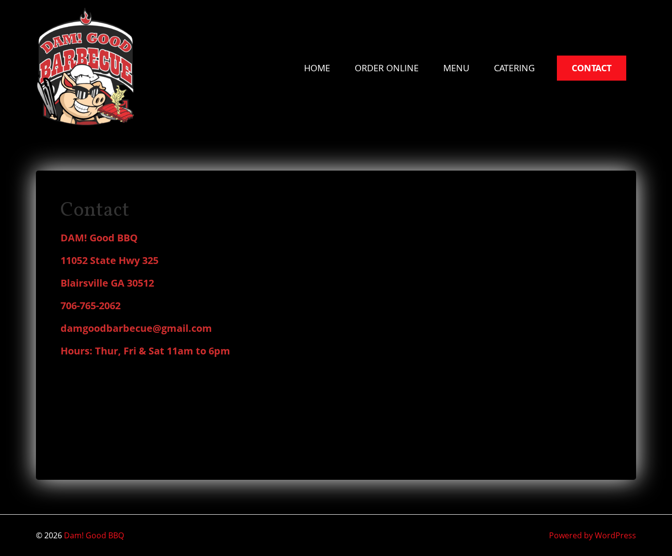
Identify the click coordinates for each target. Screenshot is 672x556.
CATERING (514, 68)
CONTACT (591, 68)
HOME (317, 68)
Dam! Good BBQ (94, 535)
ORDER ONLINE (387, 68)
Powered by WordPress (592, 535)
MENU (456, 68)
